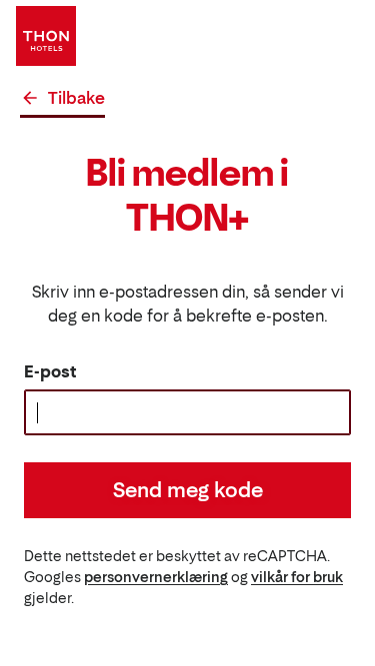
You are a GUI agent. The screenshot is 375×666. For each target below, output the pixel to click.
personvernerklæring (156, 576)
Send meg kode (188, 490)
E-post (50, 371)
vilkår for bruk (297, 576)
